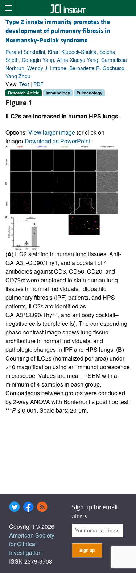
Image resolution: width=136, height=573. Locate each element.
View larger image (51, 132)
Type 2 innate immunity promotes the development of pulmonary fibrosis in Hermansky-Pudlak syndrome (57, 31)
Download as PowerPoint (57, 141)
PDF (38, 84)
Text (24, 84)
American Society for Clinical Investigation (31, 544)
